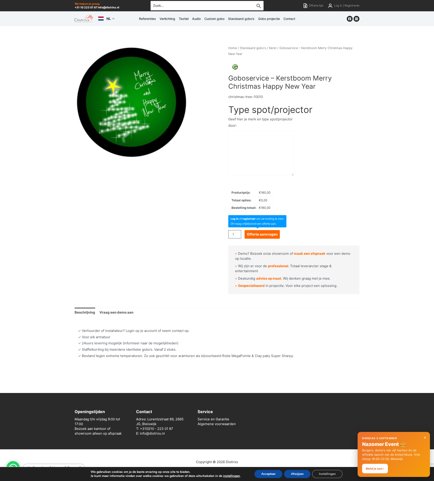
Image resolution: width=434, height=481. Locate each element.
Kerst (272, 48)
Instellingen (327, 474)
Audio (196, 19)
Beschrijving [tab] (85, 312)
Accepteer (268, 474)
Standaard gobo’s (241, 19)
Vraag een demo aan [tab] (116, 312)
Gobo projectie (269, 19)
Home (232, 48)
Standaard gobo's (253, 48)
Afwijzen (297, 474)
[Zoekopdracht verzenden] (258, 5)
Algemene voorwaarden (217, 424)
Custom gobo (214, 19)
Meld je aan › (375, 468)
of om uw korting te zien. (257, 218)
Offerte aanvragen (262, 234)
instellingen (231, 476)
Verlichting (167, 19)
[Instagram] (356, 19)
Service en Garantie (213, 419)
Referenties (147, 19)
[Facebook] (350, 19)
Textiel (184, 19)
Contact (289, 19)
